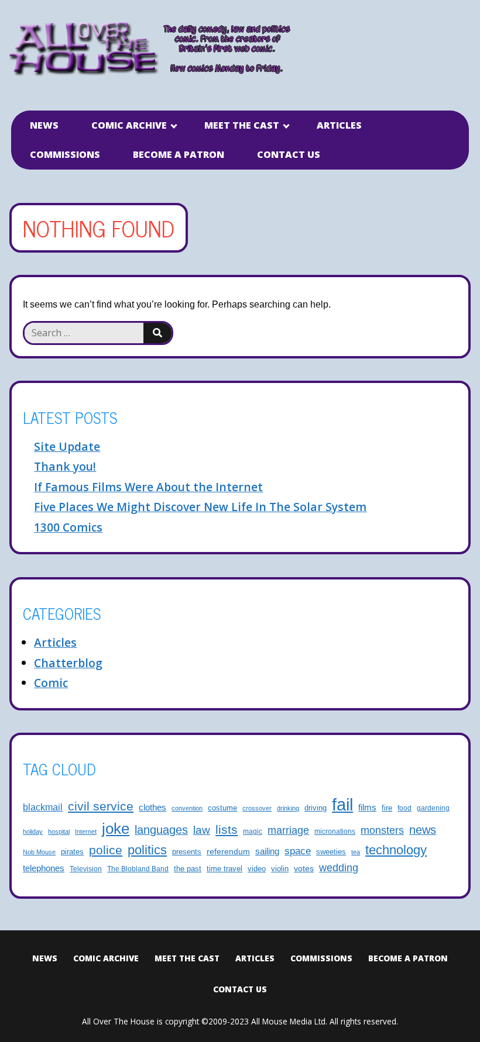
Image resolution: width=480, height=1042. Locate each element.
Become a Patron (178, 154)
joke (115, 828)
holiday (33, 831)
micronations (334, 831)
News (44, 125)
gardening (433, 808)
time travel (224, 869)
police (105, 850)
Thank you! (65, 466)
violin (280, 869)
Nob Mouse (39, 851)
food (404, 808)
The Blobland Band (138, 868)
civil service (100, 806)
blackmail (43, 807)
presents (186, 852)
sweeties (331, 852)
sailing (267, 851)
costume (222, 808)
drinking (288, 808)
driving (315, 808)
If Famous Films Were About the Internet (148, 487)
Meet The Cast (241, 125)
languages (161, 829)
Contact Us (288, 154)
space (297, 851)
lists (226, 829)
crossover (257, 808)
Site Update (67, 446)
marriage (288, 830)
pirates (72, 852)
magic (252, 831)
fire (387, 808)
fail (342, 804)
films (367, 807)
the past (187, 869)
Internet (86, 831)
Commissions (65, 154)
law (201, 829)
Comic (51, 683)
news (422, 829)
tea (355, 851)
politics (147, 850)
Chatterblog (68, 663)
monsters (382, 830)
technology (396, 850)
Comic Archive (129, 125)
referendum (228, 851)
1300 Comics (68, 527)
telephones (43, 868)
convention (187, 808)
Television (86, 868)
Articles (339, 125)
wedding (338, 868)
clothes (152, 807)
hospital (59, 831)
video (257, 868)
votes (304, 868)
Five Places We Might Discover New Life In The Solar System (200, 507)
